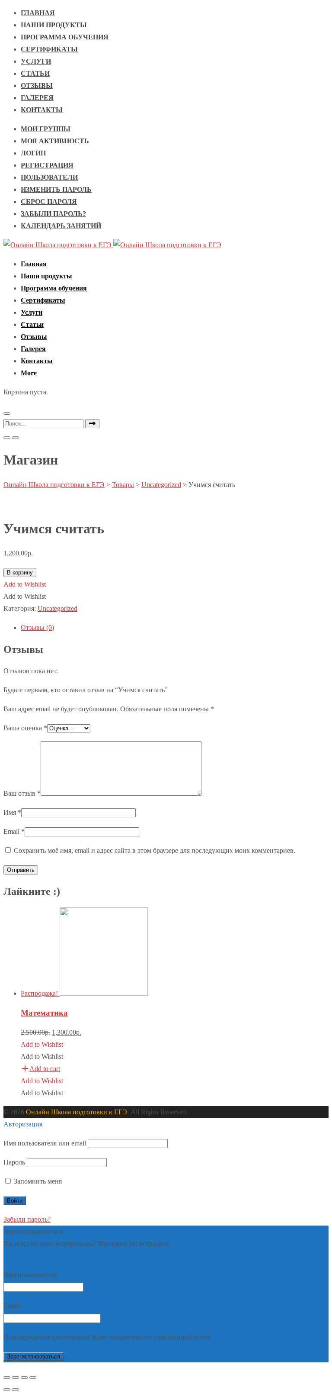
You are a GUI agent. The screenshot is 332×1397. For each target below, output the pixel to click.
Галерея (37, 97)
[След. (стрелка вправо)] (15, 1389)
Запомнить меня (37, 1181)
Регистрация (47, 165)
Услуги (36, 61)
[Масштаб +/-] (32, 1377)
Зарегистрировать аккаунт (42, 1255)
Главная (38, 12)
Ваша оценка (25, 728)
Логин (33, 153)
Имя (12, 812)
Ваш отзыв (22, 793)
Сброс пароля (49, 201)
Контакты (42, 109)
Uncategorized (57, 608)
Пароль (14, 1162)
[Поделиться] (15, 1377)
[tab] (175, 628)
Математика (44, 1012)
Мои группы (45, 128)
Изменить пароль (56, 189)
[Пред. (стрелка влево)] (6, 1389)
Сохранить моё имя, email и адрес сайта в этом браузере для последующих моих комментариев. (154, 850)
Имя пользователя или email (44, 1143)
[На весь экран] (24, 1377)
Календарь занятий (61, 225)
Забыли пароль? (53, 213)
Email (14, 831)
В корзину (20, 572)
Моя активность (55, 141)
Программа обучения (65, 37)
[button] (29, 373)
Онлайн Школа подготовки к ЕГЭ (76, 1112)
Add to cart (44, 1068)
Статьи (35, 73)
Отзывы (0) (37, 627)
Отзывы (37, 85)
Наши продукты (54, 25)
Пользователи (49, 177)
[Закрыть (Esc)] (6, 1377)
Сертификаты (49, 49)
